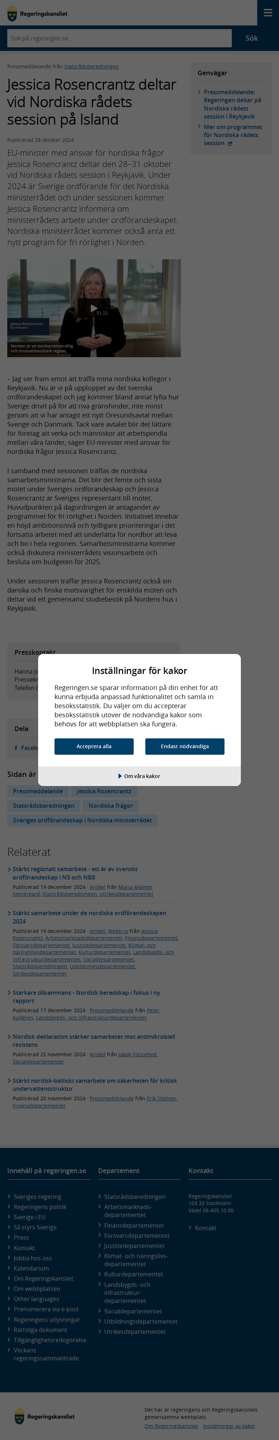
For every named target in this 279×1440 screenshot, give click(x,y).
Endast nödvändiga (185, 746)
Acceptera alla (94, 746)
